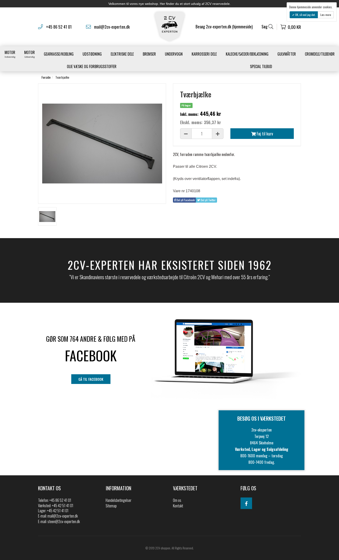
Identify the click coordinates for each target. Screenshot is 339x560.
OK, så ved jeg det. (304, 15)
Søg (265, 27)
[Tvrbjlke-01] (47, 216)
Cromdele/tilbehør (320, 54)
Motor (10, 54)
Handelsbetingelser (118, 500)
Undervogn (174, 54)
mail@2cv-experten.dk (112, 27)
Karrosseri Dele (204, 54)
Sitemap (111, 506)
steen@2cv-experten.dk (64, 521)
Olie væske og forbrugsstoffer (91, 66)
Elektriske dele (122, 54)
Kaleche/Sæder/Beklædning (247, 54)
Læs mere (325, 15)
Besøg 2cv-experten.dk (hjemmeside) (224, 27)
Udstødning (92, 54)
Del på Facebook (185, 200)
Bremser (149, 54)
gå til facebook (90, 379)
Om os (177, 500)
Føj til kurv (264, 134)
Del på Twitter (208, 200)
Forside (46, 77)
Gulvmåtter (286, 54)
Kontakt (178, 506)
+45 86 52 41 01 (59, 27)
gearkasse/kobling (59, 54)
